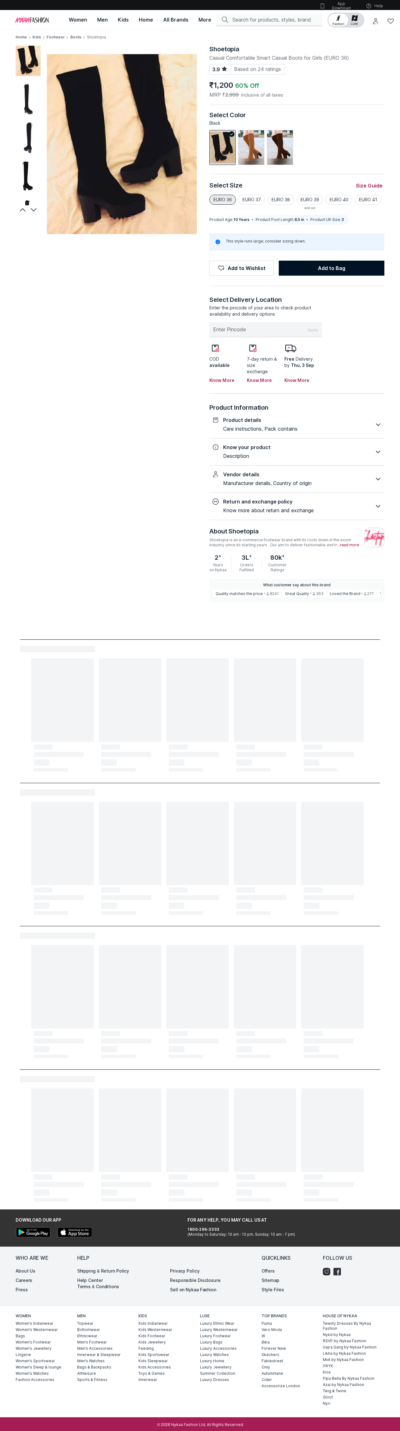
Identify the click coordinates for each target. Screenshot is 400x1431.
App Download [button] (341, 5)
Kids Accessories (154, 1367)
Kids (36, 37)
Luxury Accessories (218, 1348)
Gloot (328, 1397)
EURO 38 (281, 199)
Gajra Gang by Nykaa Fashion (350, 1347)
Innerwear (147, 1379)
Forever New (274, 1348)
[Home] (32, 20)
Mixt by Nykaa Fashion (343, 1359)
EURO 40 (339, 199)
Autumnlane (272, 1373)
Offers (268, 1270)
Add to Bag (331, 268)
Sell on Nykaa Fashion (193, 1289)
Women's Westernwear (37, 1329)
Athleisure (86, 1373)
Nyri (326, 1403)
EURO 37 (251, 199)
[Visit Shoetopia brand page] (374, 537)
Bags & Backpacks (94, 1367)
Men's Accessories (94, 1348)
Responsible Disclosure (195, 1280)
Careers (24, 1280)
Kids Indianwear (153, 1323)
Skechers (270, 1354)
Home (21, 37)
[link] (222, 147)
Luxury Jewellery (216, 1367)
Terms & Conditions (98, 1286)
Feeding (146, 1348)
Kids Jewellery (152, 1342)
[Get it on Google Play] (33, 1233)
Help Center (90, 1280)
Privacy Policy (185, 1270)
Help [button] (378, 5)
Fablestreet (272, 1360)
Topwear (85, 1323)
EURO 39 (310, 199)
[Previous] (22, 209)
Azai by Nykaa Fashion (343, 1384)
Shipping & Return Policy (103, 1270)
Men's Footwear (92, 1342)
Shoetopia (224, 49)
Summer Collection (217, 1373)
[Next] (34, 209)
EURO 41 (368, 199)
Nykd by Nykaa (337, 1334)
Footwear (56, 37)
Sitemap (270, 1280)
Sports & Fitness (92, 1379)
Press (22, 1289)
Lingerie (23, 1354)
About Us (25, 1270)
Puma (267, 1323)
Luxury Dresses (214, 1379)
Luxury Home (212, 1360)
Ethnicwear (87, 1335)
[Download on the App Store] (74, 1233)
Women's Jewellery (34, 1348)
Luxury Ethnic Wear (217, 1323)
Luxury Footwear (215, 1335)
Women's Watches (32, 1373)
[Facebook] (338, 1271)
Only (266, 1367)
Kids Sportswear (153, 1354)
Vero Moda (272, 1329)
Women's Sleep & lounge (38, 1367)
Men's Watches (91, 1360)
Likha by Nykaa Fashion (344, 1353)
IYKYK (328, 1365)
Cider (267, 1379)
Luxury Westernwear (219, 1329)
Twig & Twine (334, 1390)
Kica (327, 1372)
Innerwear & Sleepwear (99, 1354)
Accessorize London (281, 1385)
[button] (346, 20)
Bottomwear (88, 1329)
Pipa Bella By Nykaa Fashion (348, 1378)
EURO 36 (222, 199)
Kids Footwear (151, 1335)
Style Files (273, 1289)
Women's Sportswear (35, 1360)
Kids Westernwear (155, 1329)
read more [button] (349, 545)
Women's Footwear (33, 1342)
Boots (76, 37)
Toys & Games (151, 1373)
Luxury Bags (211, 1342)
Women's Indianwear (34, 1323)
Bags (20, 1335)
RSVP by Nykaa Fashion (344, 1340)
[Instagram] (328, 1271)
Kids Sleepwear (153, 1360)
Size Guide (369, 186)
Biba (266, 1342)
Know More (221, 380)
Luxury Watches (214, 1354)
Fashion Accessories (35, 1379)
